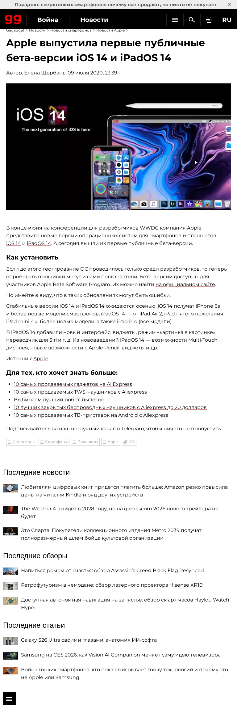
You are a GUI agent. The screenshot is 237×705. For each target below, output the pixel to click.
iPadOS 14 (39, 243)
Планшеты (87, 441)
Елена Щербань (44, 73)
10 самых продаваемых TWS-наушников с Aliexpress (80, 392)
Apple (40, 358)
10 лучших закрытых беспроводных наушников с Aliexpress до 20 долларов (110, 407)
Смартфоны (24, 441)
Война (47, 19)
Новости (94, 19)
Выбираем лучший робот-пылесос (59, 400)
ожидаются (120, 306)
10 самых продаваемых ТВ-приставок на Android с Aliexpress (91, 415)
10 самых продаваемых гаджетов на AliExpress (73, 384)
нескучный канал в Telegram (107, 429)
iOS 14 (13, 243)
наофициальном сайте (185, 284)
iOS (131, 441)
